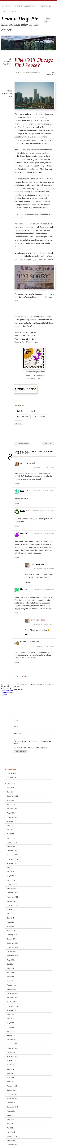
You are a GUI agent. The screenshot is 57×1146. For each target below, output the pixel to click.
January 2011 (11, 1140)
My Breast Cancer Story (25, 6)
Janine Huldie (25, 463)
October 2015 (11, 901)
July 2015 (10, 914)
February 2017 (12, 842)
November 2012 (12, 1048)
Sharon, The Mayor (27, 642)
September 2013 (12, 1006)
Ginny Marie (27, 72)
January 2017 (11, 846)
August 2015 (11, 909)
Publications (45, 6)
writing (37, 72)
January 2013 (11, 1040)
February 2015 (12, 934)
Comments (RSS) (13, 777)
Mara (22, 533)
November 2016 (12, 855)
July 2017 (10, 825)
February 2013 (12, 1035)
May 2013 (10, 1023)
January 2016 (11, 888)
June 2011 (10, 1119)
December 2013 (12, 993)
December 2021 (12, 796)
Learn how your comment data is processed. (7, 693)
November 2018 (12, 809)
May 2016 (10, 876)
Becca (22, 511)
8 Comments (50, 73)
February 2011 (12, 1136)
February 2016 (12, 884)
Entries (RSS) (11, 773)
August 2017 (11, 821)
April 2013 (10, 1027)
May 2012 (10, 1073)
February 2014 (12, 985)
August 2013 (11, 1010)
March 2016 (11, 880)
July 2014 (10, 964)
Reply (17, 483)
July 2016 (10, 867)
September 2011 (12, 1107)
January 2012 (11, 1090)
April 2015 (10, 926)
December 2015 (12, 893)
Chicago (5, 93)
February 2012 (12, 1086)
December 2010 (12, 1144)
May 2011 (10, 1123)
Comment (18, 690)
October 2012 (11, 1052)
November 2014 (12, 947)
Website (17, 734)
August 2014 (11, 960)
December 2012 (12, 1044)
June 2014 (10, 968)
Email (16, 727)
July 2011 (10, 1115)
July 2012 (10, 1065)
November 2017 (12, 817)
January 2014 (11, 989)
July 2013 (10, 1014)
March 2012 (11, 1082)
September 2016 (12, 859)
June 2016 (10, 872)
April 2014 (10, 977)
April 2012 (10, 1077)
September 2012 (12, 1056)
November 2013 (12, 998)
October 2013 (11, 1002)
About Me (6, 6)
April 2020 (10, 800)
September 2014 (12, 955)
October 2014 (11, 951)
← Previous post (22, 444)
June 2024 (10, 792)
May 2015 (10, 922)
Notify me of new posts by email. (32, 748)
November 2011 (12, 1098)
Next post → (48, 444)
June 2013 (10, 1019)
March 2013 (11, 1031)
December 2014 (12, 943)
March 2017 (11, 838)
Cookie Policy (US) (10, 11)
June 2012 (10, 1069)
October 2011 (11, 1102)
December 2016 (12, 851)
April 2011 (10, 1128)
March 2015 (11, 930)
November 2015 (12, 897)
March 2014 (11, 981)
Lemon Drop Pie (19, 19)
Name (16, 720)
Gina (22, 491)
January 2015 (11, 939)
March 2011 (11, 1132)
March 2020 (11, 804)
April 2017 (10, 834)
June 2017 (10, 830)
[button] (34, 95)
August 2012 (11, 1061)
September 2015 (12, 905)
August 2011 (11, 1111)
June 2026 (10, 788)
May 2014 (10, 972)
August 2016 (11, 863)
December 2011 (12, 1094)
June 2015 (10, 918)
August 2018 (11, 813)
